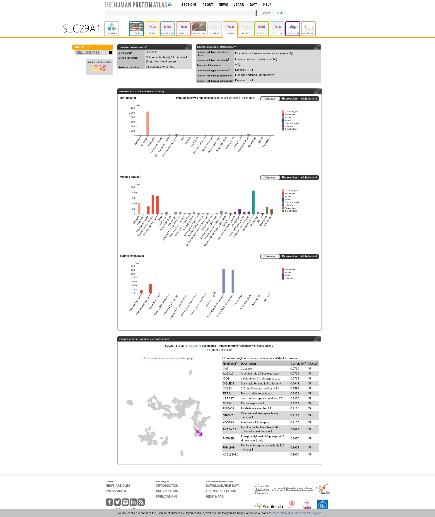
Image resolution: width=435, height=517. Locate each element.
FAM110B (229, 447)
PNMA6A (228, 408)
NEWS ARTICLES (118, 485)
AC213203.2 (231, 454)
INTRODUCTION (167, 485)
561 (209, 349)
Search (265, 13)
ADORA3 (228, 422)
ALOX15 (228, 373)
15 (223, 358)
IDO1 (226, 378)
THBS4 (227, 403)
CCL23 (227, 388)
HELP (267, 4)
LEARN (239, 4)
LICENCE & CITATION (221, 491)
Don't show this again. (308, 513)
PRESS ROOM (116, 491)
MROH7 (228, 415)
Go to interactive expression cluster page (168, 358)
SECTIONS (189, 4)
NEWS (223, 4)
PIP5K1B (228, 438)
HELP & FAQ (215, 496)
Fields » (280, 13)
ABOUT (208, 4)
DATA (254, 4)
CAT (225, 368)
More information (283, 513)
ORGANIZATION (167, 491)
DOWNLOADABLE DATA (222, 485)
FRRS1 (227, 393)
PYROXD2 (229, 429)
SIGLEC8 (228, 383)
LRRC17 (228, 398)
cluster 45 (195, 345)
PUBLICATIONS (167, 496)
